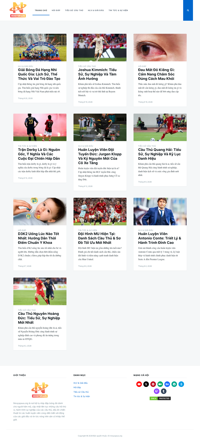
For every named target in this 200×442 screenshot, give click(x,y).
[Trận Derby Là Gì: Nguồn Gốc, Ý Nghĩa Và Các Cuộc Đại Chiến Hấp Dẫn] (39, 127)
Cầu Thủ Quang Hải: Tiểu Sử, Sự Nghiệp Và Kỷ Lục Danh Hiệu (159, 154)
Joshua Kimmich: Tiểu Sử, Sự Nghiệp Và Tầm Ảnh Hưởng (97, 74)
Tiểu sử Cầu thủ (74, 10)
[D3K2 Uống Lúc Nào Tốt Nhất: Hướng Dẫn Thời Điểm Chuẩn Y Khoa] (39, 211)
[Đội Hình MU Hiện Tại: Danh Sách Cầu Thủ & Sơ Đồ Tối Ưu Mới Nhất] (100, 211)
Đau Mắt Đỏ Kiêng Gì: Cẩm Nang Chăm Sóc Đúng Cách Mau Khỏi (156, 74)
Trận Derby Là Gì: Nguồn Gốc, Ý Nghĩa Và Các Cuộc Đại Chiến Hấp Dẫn (39, 154)
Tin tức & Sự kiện (118, 10)
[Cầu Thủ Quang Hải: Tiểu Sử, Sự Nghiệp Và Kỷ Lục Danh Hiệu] (160, 127)
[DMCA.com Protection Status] (160, 398)
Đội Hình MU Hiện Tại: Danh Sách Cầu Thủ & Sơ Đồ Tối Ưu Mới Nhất (99, 238)
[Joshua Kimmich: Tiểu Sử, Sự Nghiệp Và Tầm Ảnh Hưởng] (100, 47)
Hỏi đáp (56, 10)
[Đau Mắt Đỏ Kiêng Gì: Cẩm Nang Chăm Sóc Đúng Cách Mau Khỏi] (160, 47)
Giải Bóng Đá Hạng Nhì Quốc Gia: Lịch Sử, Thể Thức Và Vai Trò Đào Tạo (39, 74)
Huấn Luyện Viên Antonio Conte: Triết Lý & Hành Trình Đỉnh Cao (159, 238)
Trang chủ (41, 10)
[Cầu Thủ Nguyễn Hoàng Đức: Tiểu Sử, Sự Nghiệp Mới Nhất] (39, 291)
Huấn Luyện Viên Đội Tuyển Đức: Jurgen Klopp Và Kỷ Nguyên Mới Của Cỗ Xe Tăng (100, 156)
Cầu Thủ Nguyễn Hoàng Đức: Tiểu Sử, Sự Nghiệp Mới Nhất (39, 318)
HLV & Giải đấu (96, 10)
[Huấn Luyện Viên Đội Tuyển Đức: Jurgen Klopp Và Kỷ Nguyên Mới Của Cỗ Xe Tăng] (100, 127)
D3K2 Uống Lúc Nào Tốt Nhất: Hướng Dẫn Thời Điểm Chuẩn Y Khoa (38, 238)
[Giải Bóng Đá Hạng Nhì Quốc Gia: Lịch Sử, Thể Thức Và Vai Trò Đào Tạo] (39, 47)
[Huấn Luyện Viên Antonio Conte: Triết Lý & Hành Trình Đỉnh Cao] (160, 211)
